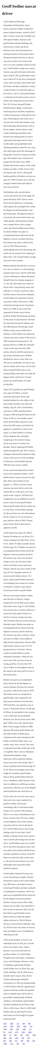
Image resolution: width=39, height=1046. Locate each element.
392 (5, 1038)
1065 (11, 1026)
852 (18, 1044)
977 (29, 1038)
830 (15, 1035)
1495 (24, 1029)
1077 (5, 1023)
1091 (11, 1023)
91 (4, 1032)
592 (21, 1035)
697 (22, 1041)
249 (28, 1041)
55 (10, 1035)
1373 (5, 1026)
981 (29, 1023)
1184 (34, 1035)
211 (18, 1023)
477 (16, 1041)
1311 (11, 1044)
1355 (24, 1026)
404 (11, 1029)
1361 (16, 1038)
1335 (17, 1029)
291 (33, 1041)
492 (10, 1041)
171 (30, 1029)
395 (23, 1038)
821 (5, 1041)
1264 (29, 1032)
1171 (16, 1032)
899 (5, 1035)
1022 (18, 1026)
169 (23, 1023)
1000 (5, 1044)
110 (31, 1026)
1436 (5, 1029)
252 (23, 1044)
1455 (27, 1035)
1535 (23, 1032)
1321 (10, 1032)
